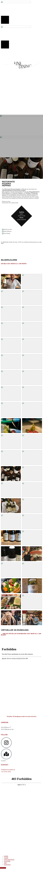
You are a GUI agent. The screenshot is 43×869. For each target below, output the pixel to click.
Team (6, 858)
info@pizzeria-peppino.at (8, 769)
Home (6, 856)
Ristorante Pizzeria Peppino (13, 761)
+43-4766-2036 (6, 771)
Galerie (7, 861)
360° (5, 863)
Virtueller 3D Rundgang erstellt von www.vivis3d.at (21, 716)
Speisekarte (9, 859)
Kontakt (7, 864)
